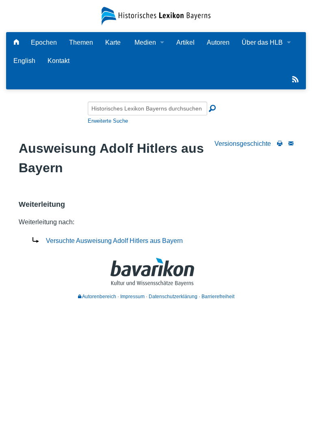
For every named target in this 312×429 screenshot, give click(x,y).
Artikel (185, 42)
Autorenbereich (98, 296)
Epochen (44, 42)
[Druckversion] (279, 143)
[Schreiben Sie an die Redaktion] (290, 143)
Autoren (218, 42)
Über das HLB (262, 42)
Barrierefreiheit (218, 296)
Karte (113, 42)
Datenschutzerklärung (173, 296)
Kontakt (58, 60)
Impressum (132, 296)
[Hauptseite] (16, 42)
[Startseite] (155, 15)
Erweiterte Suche (108, 121)
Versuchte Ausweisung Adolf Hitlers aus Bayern (114, 240)
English (24, 60)
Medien (145, 42)
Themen (81, 42)
